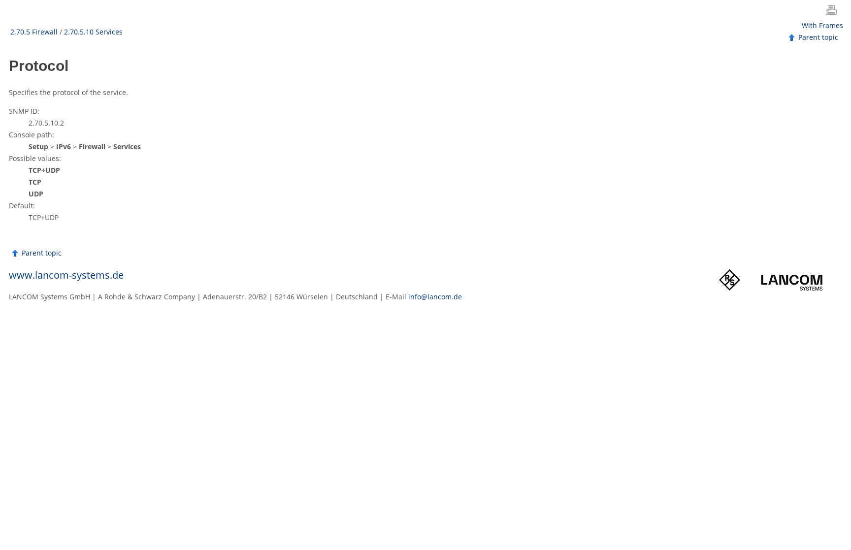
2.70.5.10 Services (93, 31)
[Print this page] (833, 11)
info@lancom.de (435, 296)
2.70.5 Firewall (34, 31)
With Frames (822, 25)
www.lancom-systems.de (66, 275)
